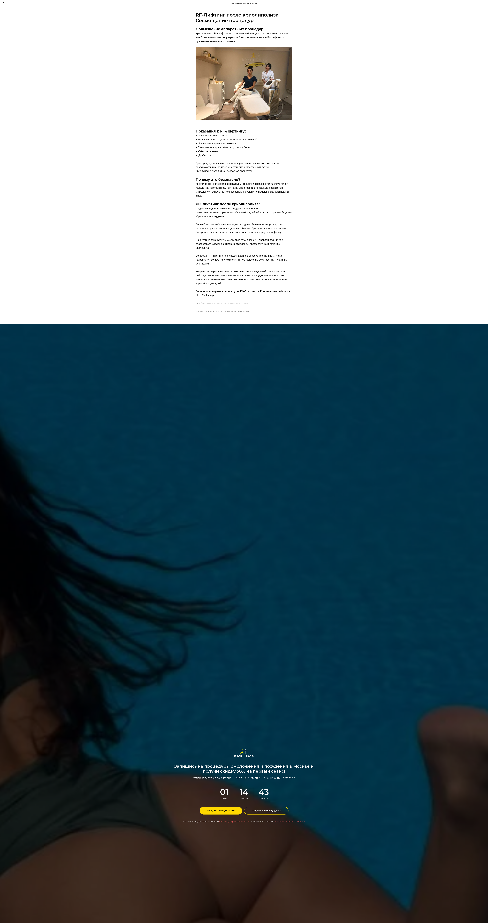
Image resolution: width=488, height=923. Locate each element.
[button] (221, 811)
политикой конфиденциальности (289, 821)
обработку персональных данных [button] (234, 821)
